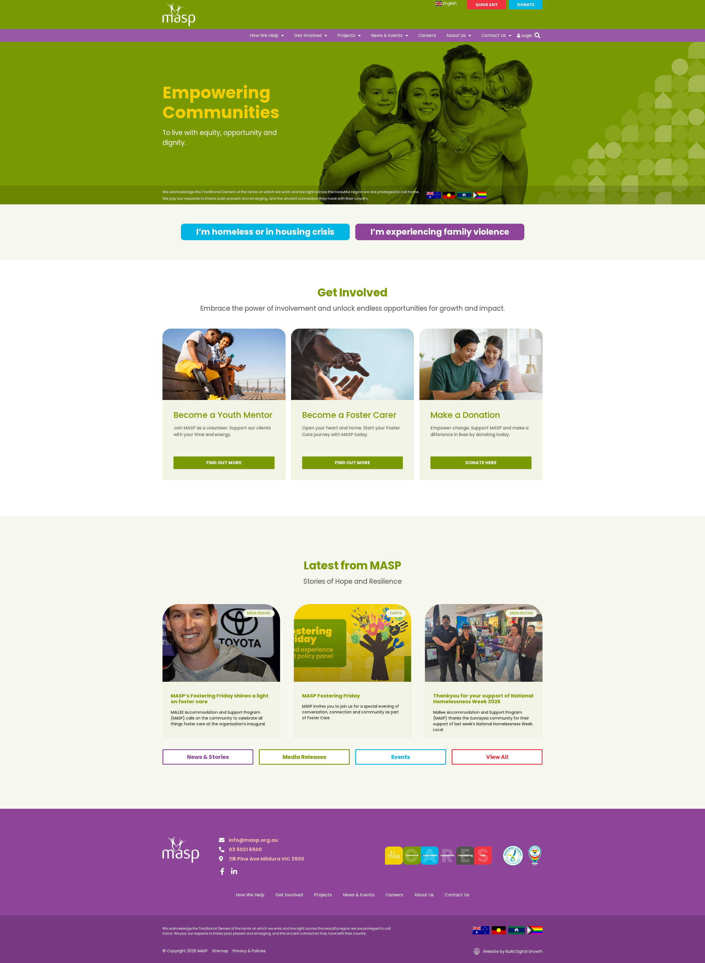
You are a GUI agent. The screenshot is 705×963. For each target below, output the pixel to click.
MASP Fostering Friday (331, 695)
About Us (456, 35)
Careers (427, 35)
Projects (346, 35)
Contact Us (493, 35)
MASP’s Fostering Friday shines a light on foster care (220, 698)
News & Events (387, 35)
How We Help (264, 35)
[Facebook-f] (222, 871)
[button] (537, 35)
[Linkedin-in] (234, 871)
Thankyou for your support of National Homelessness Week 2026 (483, 698)
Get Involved (308, 35)
